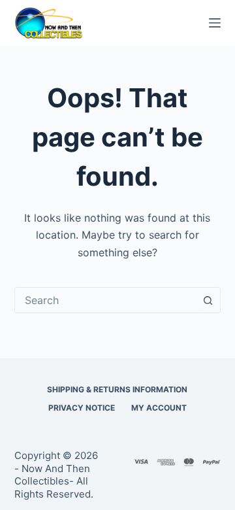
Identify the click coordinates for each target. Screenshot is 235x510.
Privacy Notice (81, 408)
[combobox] (105, 300)
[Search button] (207, 300)
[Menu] (215, 23)
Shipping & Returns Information (117, 389)
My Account (159, 408)
